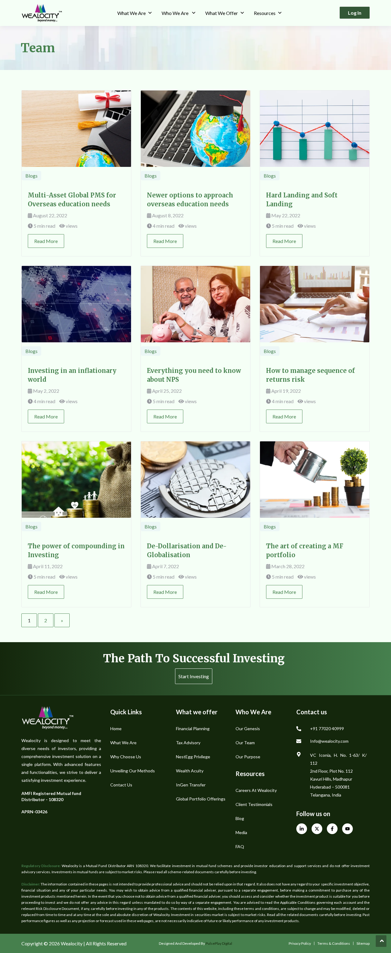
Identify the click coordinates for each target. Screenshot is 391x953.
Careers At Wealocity (256, 790)
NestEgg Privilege (193, 756)
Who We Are (175, 13)
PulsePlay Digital (219, 943)
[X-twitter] (317, 828)
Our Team (245, 742)
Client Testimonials (254, 804)
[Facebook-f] (332, 828)
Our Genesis (248, 728)
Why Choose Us (125, 756)
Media (241, 832)
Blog (240, 818)
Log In (354, 13)
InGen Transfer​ (191, 784)
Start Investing (193, 676)
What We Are (131, 13)
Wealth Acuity (189, 770)
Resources (265, 13)
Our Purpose (248, 756)
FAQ (240, 846)
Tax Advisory (188, 742)
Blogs (31, 175)
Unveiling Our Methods (132, 770)
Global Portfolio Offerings (200, 798)
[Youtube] (347, 828)
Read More (46, 241)
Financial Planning (193, 728)
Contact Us (121, 784)
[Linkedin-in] (301, 828)
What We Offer (221, 13)
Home (116, 728)
